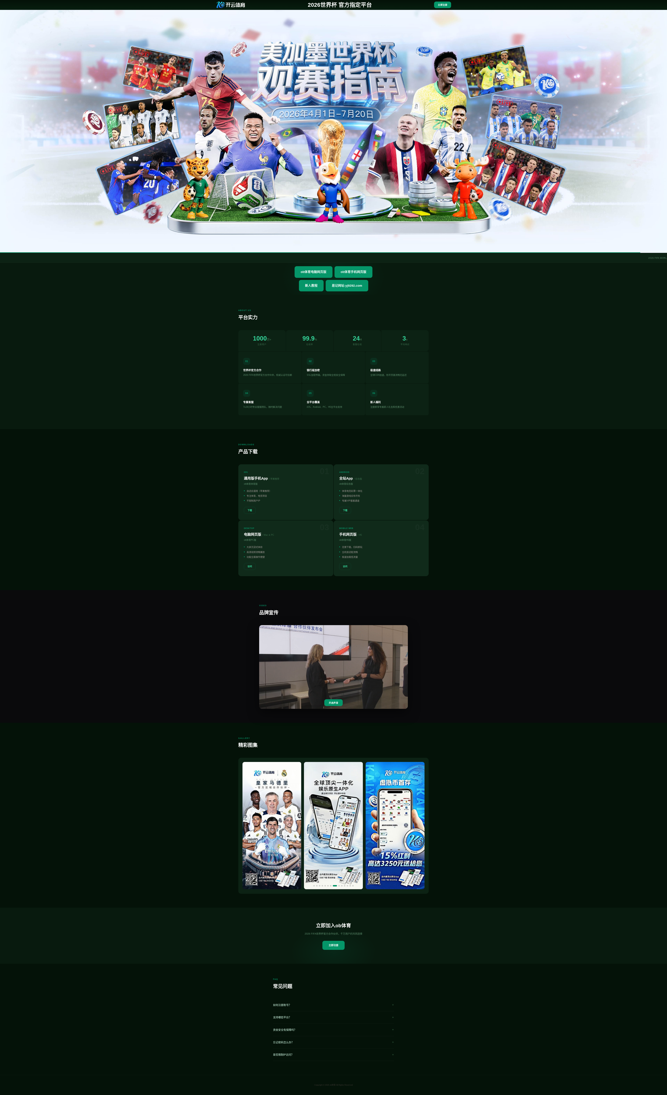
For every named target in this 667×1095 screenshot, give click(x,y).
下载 (250, 510)
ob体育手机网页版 (353, 272)
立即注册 (442, 4)
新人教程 (311, 285)
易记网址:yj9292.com (347, 285)
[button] (314, 885)
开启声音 (333, 703)
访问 (250, 566)
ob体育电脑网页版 (313, 272)
